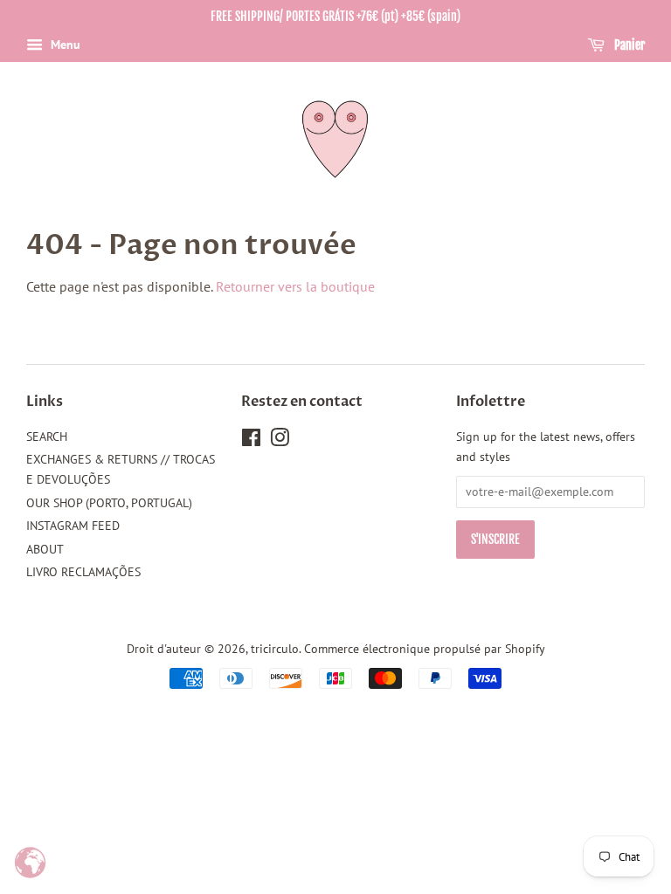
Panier (628, 45)
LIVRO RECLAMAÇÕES (83, 572)
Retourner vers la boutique (295, 286)
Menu (63, 44)
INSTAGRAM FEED (73, 525)
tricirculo (275, 649)
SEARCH (46, 436)
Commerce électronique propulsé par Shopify (424, 649)
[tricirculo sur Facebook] (251, 441)
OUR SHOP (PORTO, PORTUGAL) (109, 503)
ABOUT (45, 549)
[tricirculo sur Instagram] (279, 441)
